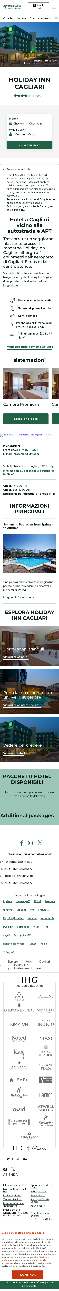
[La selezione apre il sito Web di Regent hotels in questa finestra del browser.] (46, 995)
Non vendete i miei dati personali (13, 1204)
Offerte (8, 18)
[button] (54, 7)
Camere (21, 18)
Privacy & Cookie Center (39, 1200)
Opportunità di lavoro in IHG (42, 1186)
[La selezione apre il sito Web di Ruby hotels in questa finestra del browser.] (19, 1052)
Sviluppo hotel (38, 1191)
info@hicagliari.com (26, 454)
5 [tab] (34, 63)
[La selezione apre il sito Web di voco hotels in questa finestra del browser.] (46, 1038)
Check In (14, 119)
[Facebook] (5, 1169)
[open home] (2, 965)
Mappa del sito (11, 1209)
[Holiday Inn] (12, 6)
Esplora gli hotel (12, 1195)
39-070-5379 (29, 450)
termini (15, 1253)
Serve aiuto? (37, 1195)
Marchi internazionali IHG (14, 1190)
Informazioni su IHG (13, 1185)
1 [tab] (24, 63)
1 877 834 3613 (41, 1219)
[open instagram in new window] (29, 843)
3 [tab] (29, 63)
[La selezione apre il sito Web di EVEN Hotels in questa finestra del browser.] (19, 1080)
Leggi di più (10, 285)
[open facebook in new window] (20, 843)
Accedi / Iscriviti (39, 6)
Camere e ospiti (17, 130)
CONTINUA (28, 1274)
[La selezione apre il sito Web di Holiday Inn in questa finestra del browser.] (19, 1094)
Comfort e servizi (40, 18)
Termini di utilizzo (12, 1199)
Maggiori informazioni (17, 597)
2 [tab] (27, 63)
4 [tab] (32, 63)
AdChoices (36, 1205)
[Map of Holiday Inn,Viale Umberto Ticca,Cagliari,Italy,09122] (25, 435)
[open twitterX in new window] (38, 843)
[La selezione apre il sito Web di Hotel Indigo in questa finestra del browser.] (46, 1023)
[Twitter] (13, 1169)
